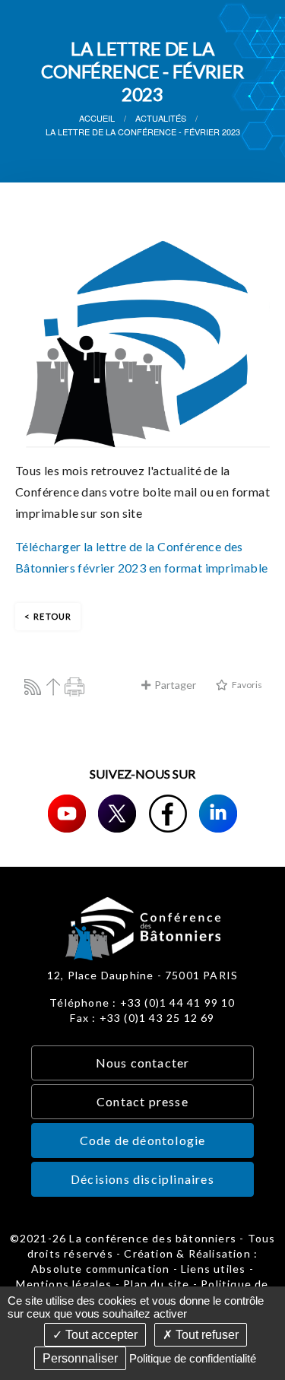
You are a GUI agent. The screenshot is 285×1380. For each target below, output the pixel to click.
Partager (175, 684)
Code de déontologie (143, 1140)
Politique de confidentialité (192, 1358)
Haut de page (53, 687)
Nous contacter (143, 1062)
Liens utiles (213, 1268)
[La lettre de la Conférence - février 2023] (142, 342)
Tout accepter (100, 1334)
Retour (52, 616)
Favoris (247, 684)
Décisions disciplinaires (142, 1179)
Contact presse (142, 1101)
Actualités (160, 118)
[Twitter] (117, 814)
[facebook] (168, 814)
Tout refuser (206, 1334)
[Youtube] (67, 814)
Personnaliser (80, 1358)
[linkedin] (218, 814)
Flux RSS (32, 687)
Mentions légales (64, 1283)
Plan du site (156, 1283)
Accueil (97, 118)
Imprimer (75, 687)
